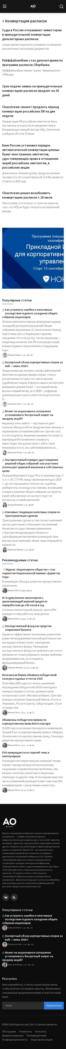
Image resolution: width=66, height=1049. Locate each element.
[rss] (14, 897)
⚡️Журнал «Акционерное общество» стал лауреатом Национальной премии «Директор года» (31, 573)
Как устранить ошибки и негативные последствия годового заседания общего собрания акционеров (30, 313)
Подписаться (53, 1005)
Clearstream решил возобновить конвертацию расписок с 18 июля (27, 195)
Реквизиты (25, 1031)
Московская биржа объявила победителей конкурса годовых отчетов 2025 (29, 676)
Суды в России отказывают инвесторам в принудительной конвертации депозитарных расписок (32, 34)
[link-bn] (33, 258)
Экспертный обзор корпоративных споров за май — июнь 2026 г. (34, 364)
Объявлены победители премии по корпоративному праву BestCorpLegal (26, 721)
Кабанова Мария (15, 549)
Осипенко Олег (14, 404)
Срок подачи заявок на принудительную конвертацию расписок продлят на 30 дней (32, 90)
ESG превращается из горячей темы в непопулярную (25, 754)
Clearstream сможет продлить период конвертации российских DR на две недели (30, 111)
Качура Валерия (15, 504)
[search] (61, 6)
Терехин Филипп (15, 667)
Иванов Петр (13, 590)
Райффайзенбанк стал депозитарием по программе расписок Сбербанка (32, 62)
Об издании (9, 1031)
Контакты (40, 1031)
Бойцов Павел (14, 355)
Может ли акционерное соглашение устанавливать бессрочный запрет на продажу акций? (27, 414)
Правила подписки (12, 1035)
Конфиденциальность (15, 1039)
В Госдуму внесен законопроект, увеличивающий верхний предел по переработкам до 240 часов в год (24, 601)
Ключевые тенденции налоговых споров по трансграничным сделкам (32, 513)
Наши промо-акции (42, 1039)
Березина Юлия (14, 452)
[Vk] (5, 897)
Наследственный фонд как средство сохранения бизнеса (28, 627)
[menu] (4, 6)
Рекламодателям (36, 1035)
